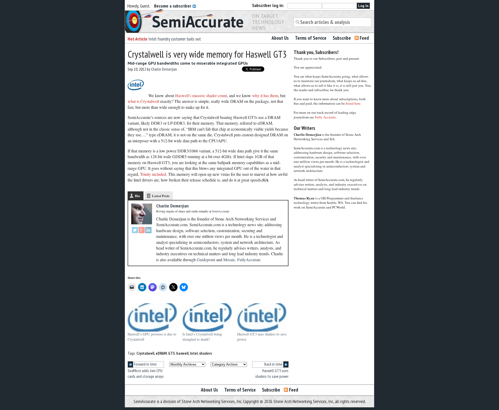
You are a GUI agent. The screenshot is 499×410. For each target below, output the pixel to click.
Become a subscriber (173, 6)
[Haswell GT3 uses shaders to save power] (262, 317)
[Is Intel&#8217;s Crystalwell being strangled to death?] (207, 317)
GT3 (171, 353)
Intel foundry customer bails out (174, 39)
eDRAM (161, 353)
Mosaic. (229, 259)
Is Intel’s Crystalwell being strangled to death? (202, 337)
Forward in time (145, 364)
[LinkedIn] (148, 230)
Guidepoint (206, 259)
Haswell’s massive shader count (201, 95)
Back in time (273, 364)
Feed (364, 38)
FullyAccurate (249, 259)
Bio (137, 195)
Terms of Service (310, 38)
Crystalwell (145, 353)
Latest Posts (160, 195)
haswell (182, 353)
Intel (194, 353)
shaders (205, 353)
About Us (280, 38)
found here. (353, 103)
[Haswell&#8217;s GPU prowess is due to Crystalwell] (152, 317)
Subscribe (342, 38)
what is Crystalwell (143, 101)
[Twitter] (135, 230)
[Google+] (142, 230)
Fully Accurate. (326, 117)
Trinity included (153, 174)
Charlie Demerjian (164, 69)
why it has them (265, 95)
